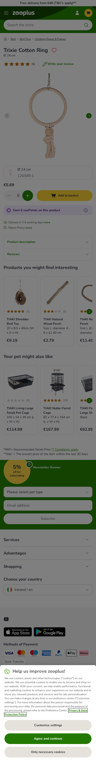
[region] (48, 713)
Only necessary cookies (48, 752)
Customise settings (48, 725)
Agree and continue (48, 738)
